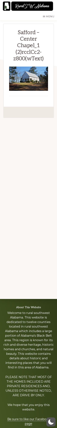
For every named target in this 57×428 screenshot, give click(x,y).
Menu (50, 16)
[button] (50, 421)
